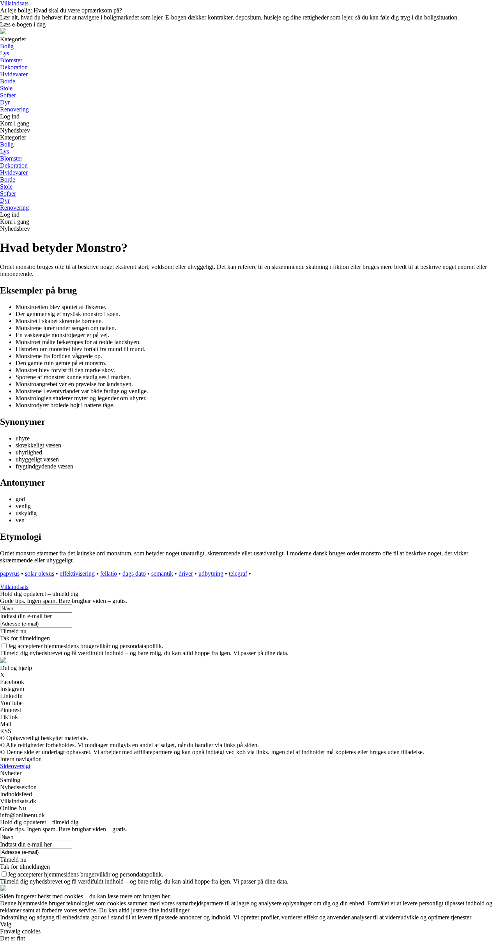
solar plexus (39, 573)
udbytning (210, 573)
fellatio (108, 573)
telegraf (238, 573)
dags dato (134, 573)
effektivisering (77, 573)
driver (186, 573)
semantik (162, 573)
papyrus (9, 573)
